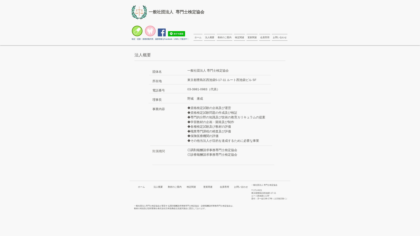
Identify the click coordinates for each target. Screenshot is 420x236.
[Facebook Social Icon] (162, 32)
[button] (209, 37)
